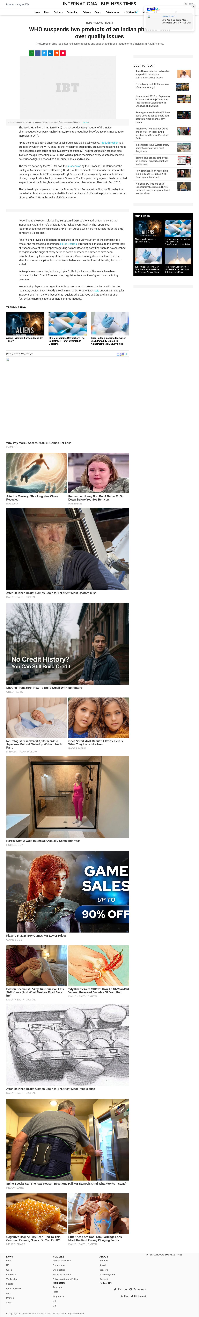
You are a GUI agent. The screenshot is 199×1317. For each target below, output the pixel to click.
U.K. (55, 1301)
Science (87, 12)
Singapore (58, 1296)
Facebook (139, 1289)
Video (9, 1302)
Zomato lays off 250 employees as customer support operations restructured (152, 161)
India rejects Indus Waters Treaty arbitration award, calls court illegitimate (152, 148)
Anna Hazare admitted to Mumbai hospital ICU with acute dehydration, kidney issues (152, 74)
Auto (8, 1293)
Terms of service (62, 1274)
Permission (59, 1265)
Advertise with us (62, 1260)
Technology (73, 12)
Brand (103, 1265)
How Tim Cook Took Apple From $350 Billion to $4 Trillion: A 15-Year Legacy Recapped (152, 174)
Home (37, 12)
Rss (126, 1296)
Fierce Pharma (68, 243)
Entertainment (113, 12)
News (46, 12)
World (9, 1270)
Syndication (59, 1270)
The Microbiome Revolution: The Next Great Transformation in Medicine (67, 341)
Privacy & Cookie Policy (65, 1279)
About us (104, 1260)
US (7, 1265)
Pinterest (139, 1296)
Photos (10, 1298)
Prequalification (109, 142)
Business (58, 12)
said (96, 290)
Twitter (121, 1289)
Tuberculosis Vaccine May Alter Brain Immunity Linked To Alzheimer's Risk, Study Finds (108, 341)
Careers (104, 1270)
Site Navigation (108, 1274)
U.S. (55, 1306)
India (9, 1260)
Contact (104, 1279)
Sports (98, 12)
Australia (57, 1287)
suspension (74, 166)
